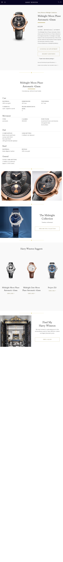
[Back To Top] (60, 559)
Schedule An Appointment (48, 49)
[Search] (59, 2)
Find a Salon (47, 339)
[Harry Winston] (31, 3)
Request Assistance (48, 54)
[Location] (61, 2)
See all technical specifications (46, 62)
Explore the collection (47, 228)
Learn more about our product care (47, 65)
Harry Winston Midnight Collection (47, 12)
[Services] (5, 2)
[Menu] (2, 2)
